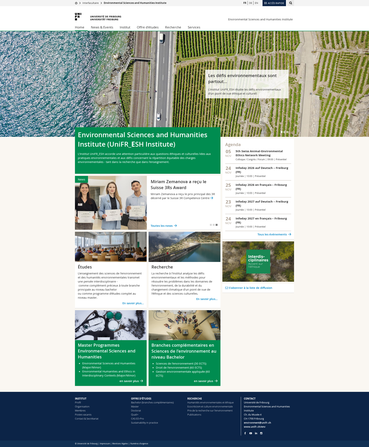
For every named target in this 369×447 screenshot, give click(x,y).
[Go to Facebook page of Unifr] (245, 433)
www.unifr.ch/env (254, 426)
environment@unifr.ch (257, 422)
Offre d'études (148, 27)
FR (244, 3)
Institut (125, 27)
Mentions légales (120, 443)
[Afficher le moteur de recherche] (290, 3)
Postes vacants (83, 414)
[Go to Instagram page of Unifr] (261, 433)
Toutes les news (162, 226)
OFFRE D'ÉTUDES (141, 398)
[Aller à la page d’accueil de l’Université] (98, 16)
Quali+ (134, 414)
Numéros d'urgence (139, 443)
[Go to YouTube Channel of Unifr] (250, 433)
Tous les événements (272, 234)
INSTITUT (80, 398)
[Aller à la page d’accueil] (76, 3)
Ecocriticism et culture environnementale (210, 406)
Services (194, 27)
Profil (78, 402)
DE (250, 3)
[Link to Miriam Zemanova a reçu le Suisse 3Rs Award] (147, 203)
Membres (80, 410)
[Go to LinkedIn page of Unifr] (256, 433)
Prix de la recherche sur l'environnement (210, 410)
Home (79, 27)
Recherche (173, 27)
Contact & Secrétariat (86, 418)
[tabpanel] (184, 84)
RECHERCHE (194, 398)
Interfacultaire (90, 3)
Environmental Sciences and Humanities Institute (135, 3)
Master (135, 406)
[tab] (282, 132)
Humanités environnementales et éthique (210, 402)
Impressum (105, 443)
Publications (194, 414)
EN (256, 3)
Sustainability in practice (144, 422)
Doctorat (136, 410)
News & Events (102, 27)
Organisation (82, 406)
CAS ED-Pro (137, 418)
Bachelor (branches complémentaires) (152, 402)
